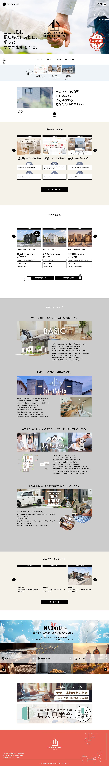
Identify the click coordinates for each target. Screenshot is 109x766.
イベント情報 (39, 59)
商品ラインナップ (69, 59)
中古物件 (59, 59)
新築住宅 (49, 59)
